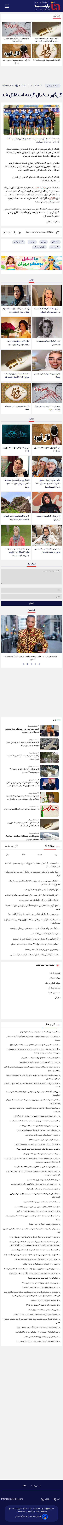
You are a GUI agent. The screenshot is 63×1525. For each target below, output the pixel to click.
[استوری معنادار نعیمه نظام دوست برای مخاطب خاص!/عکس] (47, 295)
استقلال (55, 242)
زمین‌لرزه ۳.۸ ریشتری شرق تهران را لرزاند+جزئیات (16, 40)
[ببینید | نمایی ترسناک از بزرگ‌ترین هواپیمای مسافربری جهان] (49, 837)
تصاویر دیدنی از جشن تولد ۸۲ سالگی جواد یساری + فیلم (34, 944)
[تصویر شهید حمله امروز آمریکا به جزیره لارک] (49, 811)
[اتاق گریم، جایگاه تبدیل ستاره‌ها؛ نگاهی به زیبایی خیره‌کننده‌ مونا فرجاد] (16, 466)
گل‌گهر (52, 198)
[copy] (57, 232)
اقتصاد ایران (55, 973)
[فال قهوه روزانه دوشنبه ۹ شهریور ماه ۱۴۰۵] (16, 51)
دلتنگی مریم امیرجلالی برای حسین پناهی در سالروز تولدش (47, 550)
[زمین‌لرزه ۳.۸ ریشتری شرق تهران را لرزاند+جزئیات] (16, 29)
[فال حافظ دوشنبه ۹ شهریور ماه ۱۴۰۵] (46, 51)
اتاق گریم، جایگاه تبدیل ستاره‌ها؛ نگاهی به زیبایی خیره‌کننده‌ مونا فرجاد (16, 484)
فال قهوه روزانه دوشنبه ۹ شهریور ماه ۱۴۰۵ (16, 62)
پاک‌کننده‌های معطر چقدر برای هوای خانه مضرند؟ (40, 1287)
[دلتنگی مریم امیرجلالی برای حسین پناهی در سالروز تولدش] (47, 535)
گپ (58, 1499)
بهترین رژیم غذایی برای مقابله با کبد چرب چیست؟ (40, 1283)
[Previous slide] (4, 633)
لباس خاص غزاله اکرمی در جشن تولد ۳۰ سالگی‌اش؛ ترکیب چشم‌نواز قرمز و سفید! (17, 552)
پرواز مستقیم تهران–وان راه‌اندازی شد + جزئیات (41, 1154)
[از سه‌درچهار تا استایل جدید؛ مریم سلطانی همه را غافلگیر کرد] (16, 295)
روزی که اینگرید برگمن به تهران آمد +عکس (48, 343)
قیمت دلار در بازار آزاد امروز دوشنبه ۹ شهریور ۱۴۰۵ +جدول (24, 771)
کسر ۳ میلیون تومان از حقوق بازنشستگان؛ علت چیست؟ (37, 1341)
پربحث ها (9, 846)
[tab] (39, 664)
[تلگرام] (9, 232)
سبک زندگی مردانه (52, 983)
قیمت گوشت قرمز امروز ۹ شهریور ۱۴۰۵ (43, 1139)
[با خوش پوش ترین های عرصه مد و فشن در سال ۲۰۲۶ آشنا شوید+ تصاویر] (31, 634)
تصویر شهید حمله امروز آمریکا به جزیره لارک (21, 809)
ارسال (31, 603)
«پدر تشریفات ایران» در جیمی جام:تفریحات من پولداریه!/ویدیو (31, 895)
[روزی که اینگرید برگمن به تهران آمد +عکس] (47, 327)
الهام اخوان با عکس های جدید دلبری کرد (48, 518)
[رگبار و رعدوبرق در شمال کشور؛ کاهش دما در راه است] (49, 757)
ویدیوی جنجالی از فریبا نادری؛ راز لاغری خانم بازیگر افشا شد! (33, 914)
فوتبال (32, 242)
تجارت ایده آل (54, 988)
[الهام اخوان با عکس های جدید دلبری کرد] (47, 502)
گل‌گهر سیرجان (39, 247)
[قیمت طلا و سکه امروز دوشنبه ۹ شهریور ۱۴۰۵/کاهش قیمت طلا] (46, 29)
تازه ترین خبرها (54, 992)
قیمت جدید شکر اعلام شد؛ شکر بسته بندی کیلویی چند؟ (37, 1149)
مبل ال (57, 997)
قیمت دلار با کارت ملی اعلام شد (44, 933)
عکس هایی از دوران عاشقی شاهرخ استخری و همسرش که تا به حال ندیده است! (47, 484)
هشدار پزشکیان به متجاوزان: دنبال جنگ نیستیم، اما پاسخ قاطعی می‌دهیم (31, 1268)
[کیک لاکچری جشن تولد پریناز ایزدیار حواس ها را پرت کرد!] (16, 327)
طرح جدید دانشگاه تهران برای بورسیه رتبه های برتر (40, 1057)
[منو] (7, 6)
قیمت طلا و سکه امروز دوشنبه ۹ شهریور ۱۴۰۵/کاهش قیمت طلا (46, 40)
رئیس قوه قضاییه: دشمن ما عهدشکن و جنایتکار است (38, 1062)
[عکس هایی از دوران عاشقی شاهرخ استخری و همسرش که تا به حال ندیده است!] (47, 466)
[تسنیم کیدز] (31, 263)
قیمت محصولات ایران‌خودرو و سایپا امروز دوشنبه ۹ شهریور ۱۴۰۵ (22, 744)
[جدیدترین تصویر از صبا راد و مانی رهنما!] (47, 360)
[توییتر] (4, 232)
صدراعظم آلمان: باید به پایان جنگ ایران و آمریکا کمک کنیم (37, 1332)
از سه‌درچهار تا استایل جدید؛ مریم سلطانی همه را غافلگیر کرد (16, 310)
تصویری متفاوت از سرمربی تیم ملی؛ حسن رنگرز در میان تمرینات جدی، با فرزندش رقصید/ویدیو (22, 798)
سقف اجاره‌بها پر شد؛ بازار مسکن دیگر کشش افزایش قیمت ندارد (34, 1184)
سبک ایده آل (55, 978)
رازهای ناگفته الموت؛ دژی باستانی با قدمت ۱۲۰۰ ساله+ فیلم (16, 518)
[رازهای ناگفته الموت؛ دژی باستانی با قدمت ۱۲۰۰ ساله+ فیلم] (16, 502)
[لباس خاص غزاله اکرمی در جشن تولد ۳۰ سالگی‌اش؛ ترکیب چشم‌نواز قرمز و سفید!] (16, 535)
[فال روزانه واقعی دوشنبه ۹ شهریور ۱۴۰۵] (16, 434)
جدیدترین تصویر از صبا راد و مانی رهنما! (47, 375)
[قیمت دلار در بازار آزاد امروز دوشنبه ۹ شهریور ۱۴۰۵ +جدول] (49, 771)
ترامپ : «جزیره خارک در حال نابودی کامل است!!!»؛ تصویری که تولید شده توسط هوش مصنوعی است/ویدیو (23, 784)
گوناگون (56, 16)
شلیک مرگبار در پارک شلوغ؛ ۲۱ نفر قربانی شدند (38, 900)
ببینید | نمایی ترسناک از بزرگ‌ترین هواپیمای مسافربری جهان (22, 838)
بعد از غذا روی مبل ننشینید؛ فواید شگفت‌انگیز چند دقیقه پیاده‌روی (33, 1273)
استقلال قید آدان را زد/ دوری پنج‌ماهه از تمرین (41, 1202)
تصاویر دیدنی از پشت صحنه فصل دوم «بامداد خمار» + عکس (36, 1314)
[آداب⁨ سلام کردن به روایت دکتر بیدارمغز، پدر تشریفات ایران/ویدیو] (49, 730)
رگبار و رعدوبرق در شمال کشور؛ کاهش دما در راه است (22, 758)
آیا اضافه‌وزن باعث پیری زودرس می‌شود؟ (43, 1278)
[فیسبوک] (14, 232)
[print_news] (19, 232)
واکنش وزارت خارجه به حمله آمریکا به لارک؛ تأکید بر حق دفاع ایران (34, 1237)
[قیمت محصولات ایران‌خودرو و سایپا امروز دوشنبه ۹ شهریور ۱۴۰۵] (49, 744)
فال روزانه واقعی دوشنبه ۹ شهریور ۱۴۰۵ (16, 449)
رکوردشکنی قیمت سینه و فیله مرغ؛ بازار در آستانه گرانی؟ (37, 1130)
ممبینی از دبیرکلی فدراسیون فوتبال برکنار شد (41, 1135)
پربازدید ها (50, 846)
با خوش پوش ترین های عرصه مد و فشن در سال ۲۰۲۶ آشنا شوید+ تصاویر (30, 658)
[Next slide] (58, 633)
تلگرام (47, 1499)
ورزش (43, 242)
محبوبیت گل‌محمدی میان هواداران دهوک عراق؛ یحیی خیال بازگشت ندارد (31, 1254)
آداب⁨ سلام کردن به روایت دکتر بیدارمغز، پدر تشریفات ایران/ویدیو (22, 731)
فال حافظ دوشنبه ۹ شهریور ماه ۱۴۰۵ (46, 60)
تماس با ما (35, 1485)
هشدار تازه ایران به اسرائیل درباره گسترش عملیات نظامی (34, 955)
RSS (24, 1485)
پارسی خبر (54, 247)
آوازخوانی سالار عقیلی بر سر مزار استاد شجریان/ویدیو (35, 939)
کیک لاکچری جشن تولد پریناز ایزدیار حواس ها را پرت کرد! (18, 343)
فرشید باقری (40, 188)
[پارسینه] (45, 6)
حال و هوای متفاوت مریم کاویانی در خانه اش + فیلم (39, 1032)
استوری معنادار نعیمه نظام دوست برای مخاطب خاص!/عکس (47, 310)
